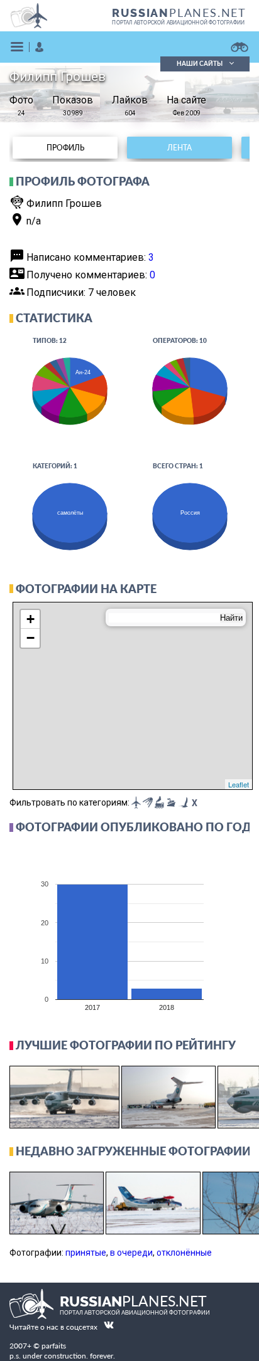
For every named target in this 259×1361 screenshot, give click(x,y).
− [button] (30, 638)
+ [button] (30, 619)
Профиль (65, 147)
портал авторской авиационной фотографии (178, 22)
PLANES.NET (179, 12)
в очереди (131, 1253)
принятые (85, 1253)
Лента (179, 147)
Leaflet (238, 784)
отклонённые (184, 1253)
